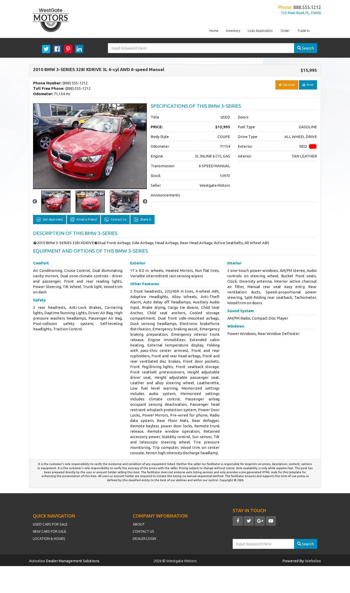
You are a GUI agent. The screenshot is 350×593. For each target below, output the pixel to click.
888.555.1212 (307, 7)
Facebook (57, 49)
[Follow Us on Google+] (260, 521)
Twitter (46, 49)
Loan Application (260, 30)
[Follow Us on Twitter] (249, 521)
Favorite (288, 84)
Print (309, 84)
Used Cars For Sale (50, 524)
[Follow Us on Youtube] (271, 521)
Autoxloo (37, 561)
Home (213, 30)
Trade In (303, 30)
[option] (90, 146)
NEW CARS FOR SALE (49, 531)
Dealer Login (144, 539)
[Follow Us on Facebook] (238, 521)
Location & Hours (49, 539)
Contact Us (143, 531)
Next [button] (145, 201)
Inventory (233, 30)
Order (285, 30)
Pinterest (68, 49)
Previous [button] (34, 201)
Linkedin (79, 49)
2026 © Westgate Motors (175, 561)
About (139, 524)
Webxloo (313, 561)
